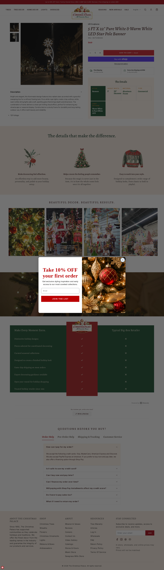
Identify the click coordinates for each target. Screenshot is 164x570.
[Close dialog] (123, 260)
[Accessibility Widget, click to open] (2, 567)
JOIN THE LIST (60, 298)
